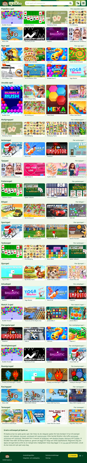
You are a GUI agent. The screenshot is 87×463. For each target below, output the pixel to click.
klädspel (16, 436)
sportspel (18, 438)
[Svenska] (81, 456)
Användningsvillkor (28, 455)
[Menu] (83, 3)
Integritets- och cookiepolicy (31, 458)
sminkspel (30, 436)
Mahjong (68, 438)
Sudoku (77, 438)
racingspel (74, 436)
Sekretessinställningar (52, 455)
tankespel (45, 438)
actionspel (7, 438)
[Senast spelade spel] (78, 3)
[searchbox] (49, 3)
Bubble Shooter (58, 438)
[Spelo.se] (11, 3)
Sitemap (48, 458)
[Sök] (70, 3)
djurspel (23, 436)
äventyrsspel (41, 436)
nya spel (66, 443)
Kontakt (73, 455)
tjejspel (6, 436)
